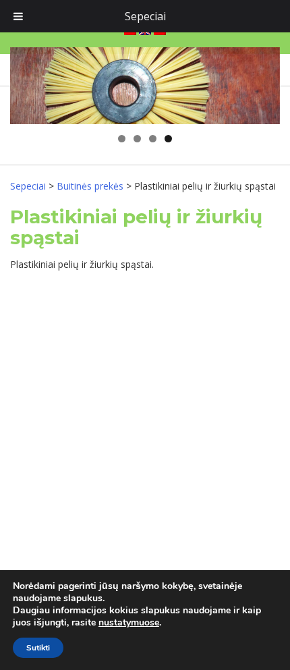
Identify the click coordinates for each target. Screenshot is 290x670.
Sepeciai (145, 16)
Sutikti (38, 647)
